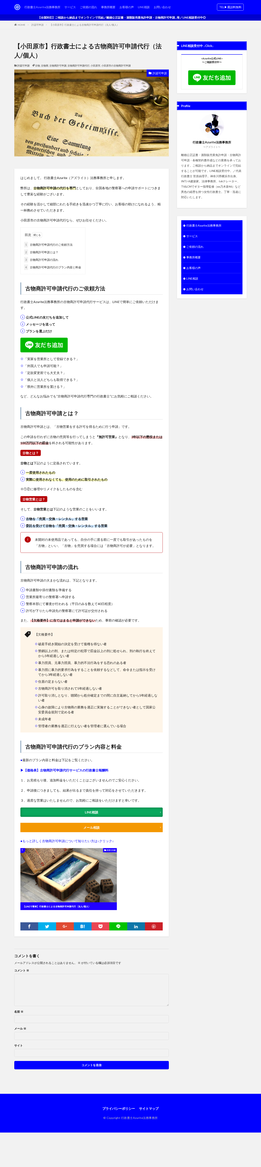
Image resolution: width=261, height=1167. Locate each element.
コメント (21, 970)
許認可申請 (37, 24)
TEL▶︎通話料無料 (230, 7)
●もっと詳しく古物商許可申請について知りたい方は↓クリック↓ (67, 841)
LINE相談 (144, 7)
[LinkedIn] (136, 926)
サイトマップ (149, 1108)
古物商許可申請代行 (78, 65)
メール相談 (91, 827)
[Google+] (65, 926)
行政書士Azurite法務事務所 (42, 7)
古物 (37, 65)
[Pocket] (100, 926)
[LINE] (118, 926)
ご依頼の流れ (88, 7)
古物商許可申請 (57, 65)
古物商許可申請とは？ (41, 252)
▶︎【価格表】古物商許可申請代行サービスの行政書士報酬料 (64, 770)
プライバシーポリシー (118, 1108)
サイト (18, 1045)
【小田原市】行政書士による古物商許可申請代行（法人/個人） (84, 24)
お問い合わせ (162, 7)
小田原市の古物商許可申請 (116, 65)
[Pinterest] (154, 926)
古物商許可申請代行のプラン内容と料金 (53, 267)
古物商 (44, 65)
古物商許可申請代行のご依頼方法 (49, 244)
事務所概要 (108, 7)
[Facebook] (29, 926)
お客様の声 (126, 7)
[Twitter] (47, 926)
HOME (21, 24)
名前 (18, 1011)
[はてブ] (83, 926)
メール (20, 1028)
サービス (70, 7)
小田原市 (95, 65)
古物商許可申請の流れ (41, 259)
